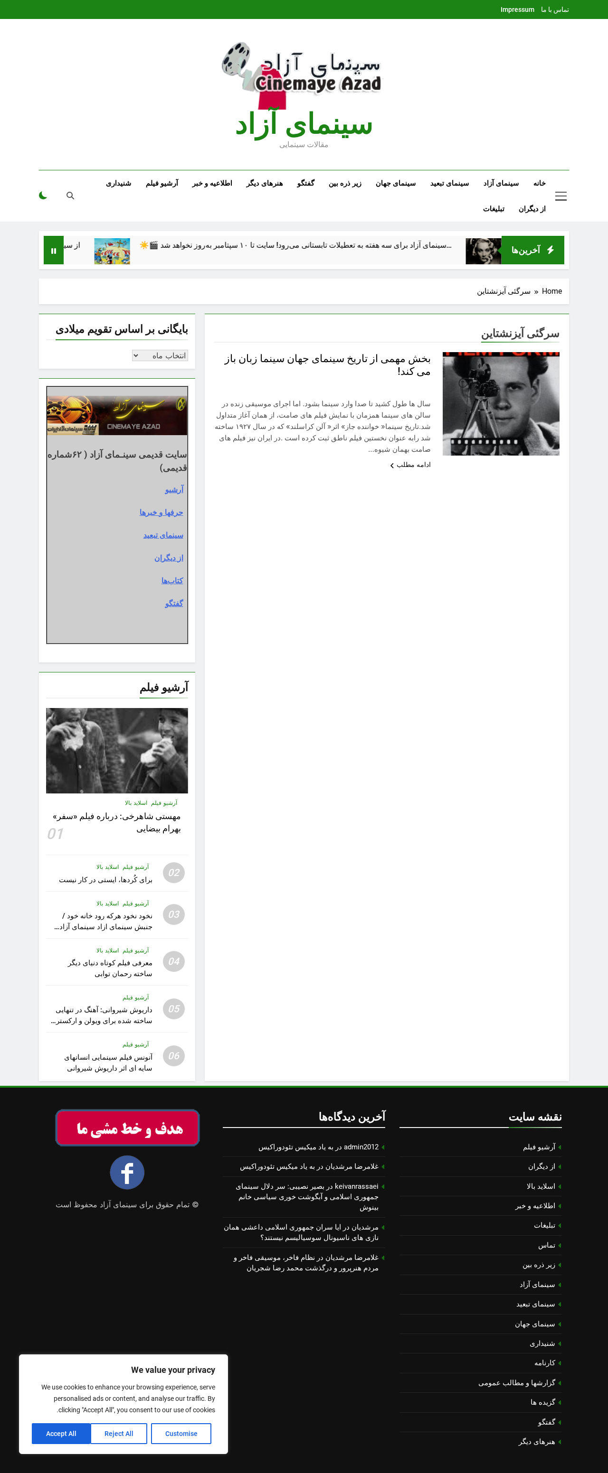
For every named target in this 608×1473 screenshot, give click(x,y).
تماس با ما (555, 9)
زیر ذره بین (345, 183)
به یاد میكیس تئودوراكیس (295, 1147)
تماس (546, 1245)
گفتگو (305, 183)
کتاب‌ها (172, 580)
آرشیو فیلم (162, 183)
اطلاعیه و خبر (212, 183)
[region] (123, 1404)
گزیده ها (543, 1402)
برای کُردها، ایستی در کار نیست (105, 880)
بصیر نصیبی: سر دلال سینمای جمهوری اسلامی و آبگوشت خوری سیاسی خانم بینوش (307, 1197)
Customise (181, 1433)
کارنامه (544, 1363)
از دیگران (532, 209)
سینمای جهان (396, 183)
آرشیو (174, 489)
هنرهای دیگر (265, 183)
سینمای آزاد (501, 183)
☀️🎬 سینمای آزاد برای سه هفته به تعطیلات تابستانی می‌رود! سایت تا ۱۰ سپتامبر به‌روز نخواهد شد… (327, 245)
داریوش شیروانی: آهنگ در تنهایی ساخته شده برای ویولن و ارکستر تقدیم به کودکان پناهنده (104, 1021)
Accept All (61, 1433)
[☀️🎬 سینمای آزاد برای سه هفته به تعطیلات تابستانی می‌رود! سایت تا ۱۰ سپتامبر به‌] (144, 256)
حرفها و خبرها (161, 512)
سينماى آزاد (304, 123)
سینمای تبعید (449, 183)
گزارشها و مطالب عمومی (516, 1383)
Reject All (118, 1433)
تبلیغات (493, 209)
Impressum (517, 9)
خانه (539, 183)
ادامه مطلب (414, 464)
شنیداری (119, 183)
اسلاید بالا (136, 803)
